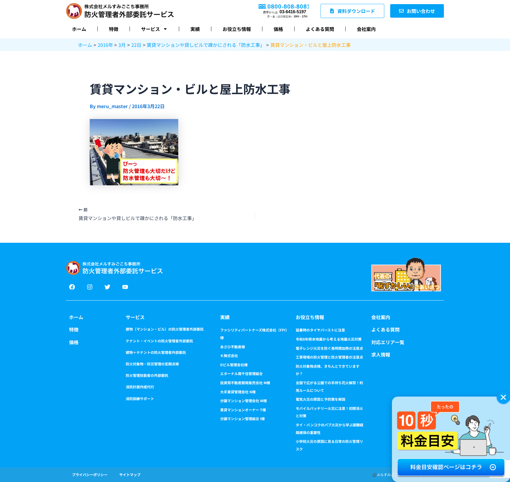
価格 (278, 28)
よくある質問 (320, 28)
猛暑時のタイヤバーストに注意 (320, 329)
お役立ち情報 (237, 28)
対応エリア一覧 (387, 342)
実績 (195, 28)
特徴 (113, 28)
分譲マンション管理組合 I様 (242, 418)
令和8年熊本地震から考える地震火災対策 (329, 338)
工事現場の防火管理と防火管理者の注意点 (329, 356)
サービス (150, 28)
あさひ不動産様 (232, 346)
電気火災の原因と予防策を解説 (320, 399)
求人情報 (380, 354)
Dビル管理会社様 (234, 364)
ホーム (79, 28)
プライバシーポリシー (89, 474)
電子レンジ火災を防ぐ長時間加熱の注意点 (329, 348)
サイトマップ (129, 474)
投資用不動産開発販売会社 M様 (245, 382)
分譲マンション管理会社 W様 (243, 400)
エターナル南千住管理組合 (241, 373)
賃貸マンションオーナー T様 (243, 409)
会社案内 (366, 28)
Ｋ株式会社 (229, 355)
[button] (503, 397)
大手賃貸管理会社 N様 (238, 391)
